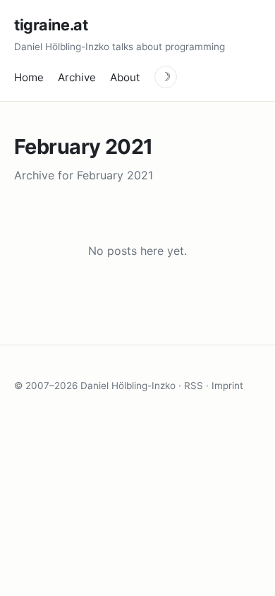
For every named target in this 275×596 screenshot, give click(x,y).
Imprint (227, 385)
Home (29, 77)
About (125, 77)
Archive (77, 77)
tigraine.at (50, 25)
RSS (193, 385)
